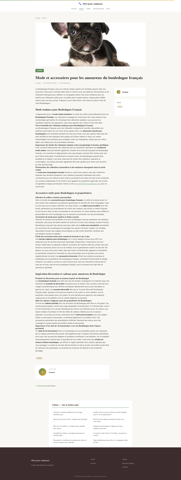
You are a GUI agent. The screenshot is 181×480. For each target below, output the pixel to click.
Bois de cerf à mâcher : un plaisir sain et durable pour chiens (69, 427)
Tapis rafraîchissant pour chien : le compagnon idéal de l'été (110, 441)
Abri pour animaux (90, 3)
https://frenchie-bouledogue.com (87, 184)
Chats (88, 9)
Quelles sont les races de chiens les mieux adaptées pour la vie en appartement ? (110, 413)
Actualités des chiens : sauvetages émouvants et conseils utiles (69, 434)
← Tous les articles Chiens (45, 386)
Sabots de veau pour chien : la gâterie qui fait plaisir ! (70, 420)
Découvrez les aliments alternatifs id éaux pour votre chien (108, 420)
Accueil (74, 9)
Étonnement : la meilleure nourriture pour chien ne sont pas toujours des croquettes (69, 441)
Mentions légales (128, 463)
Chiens (81, 9)
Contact (125, 467)
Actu (108, 9)
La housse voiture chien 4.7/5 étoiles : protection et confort (110, 434)
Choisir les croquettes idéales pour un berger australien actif (67, 413)
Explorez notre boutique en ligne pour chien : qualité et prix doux (108, 427)
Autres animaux (98, 9)
